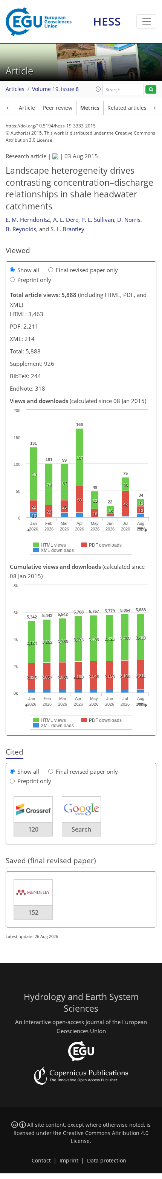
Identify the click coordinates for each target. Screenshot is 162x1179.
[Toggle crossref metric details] (33, 808)
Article (27, 108)
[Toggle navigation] (146, 21)
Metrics (89, 108)
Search (81, 829)
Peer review (57, 108)
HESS (107, 21)
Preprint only (34, 279)
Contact (41, 1160)
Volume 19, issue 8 (55, 89)
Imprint (69, 1160)
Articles (15, 89)
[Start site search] (150, 89)
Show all (28, 270)
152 (33, 912)
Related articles (127, 108)
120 (33, 829)
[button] (98, 89)
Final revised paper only (87, 270)
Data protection (106, 1160)
